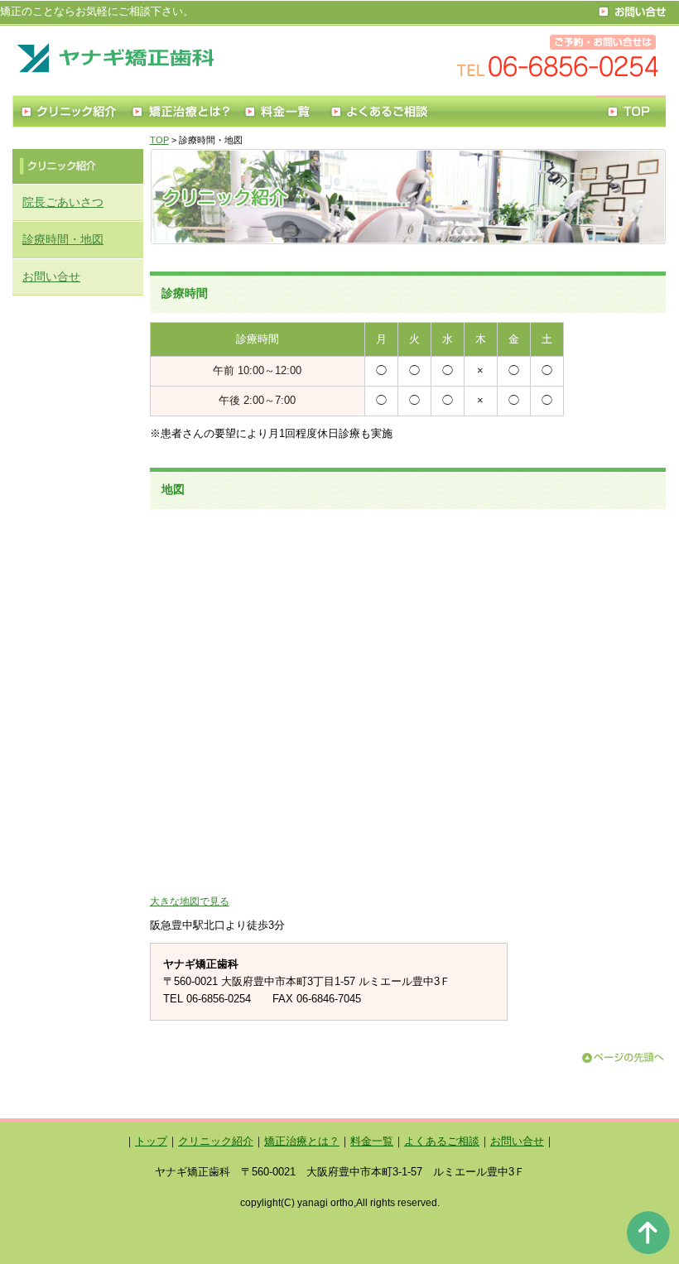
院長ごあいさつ (63, 202)
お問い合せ (51, 276)
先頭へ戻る (648, 1233)
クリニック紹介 (215, 1141)
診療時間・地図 (63, 239)
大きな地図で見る (189, 901)
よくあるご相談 (441, 1141)
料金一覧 (371, 1141)
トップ (151, 1141)
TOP (159, 140)
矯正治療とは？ (302, 1141)
